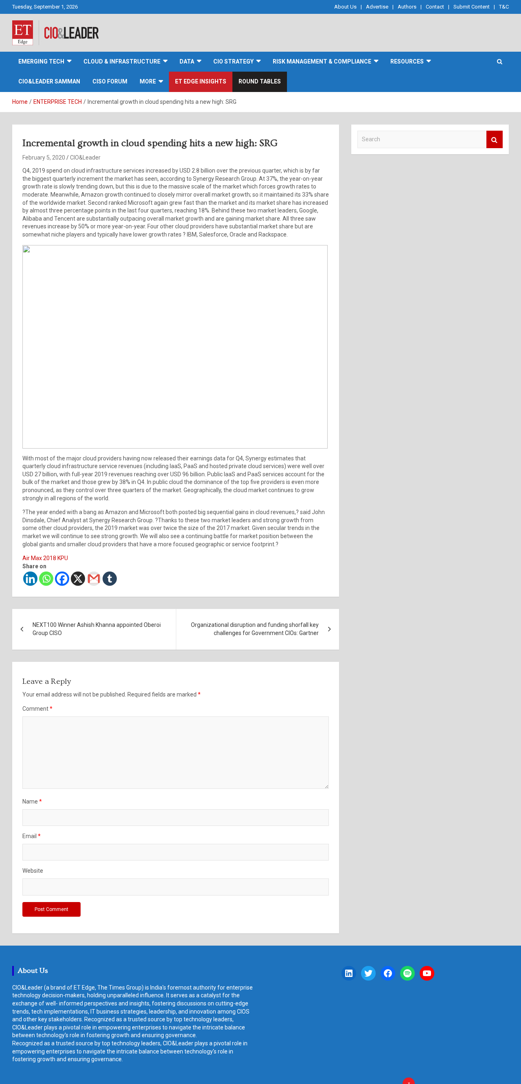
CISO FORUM (109, 81)
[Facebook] (62, 579)
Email (31, 836)
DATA (187, 61)
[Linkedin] (30, 579)
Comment (37, 708)
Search (494, 139)
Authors (407, 7)
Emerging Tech (41, 61)
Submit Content (471, 7)
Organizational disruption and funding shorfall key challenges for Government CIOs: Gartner (255, 629)
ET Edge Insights (200, 81)
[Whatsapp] (46, 579)
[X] (78, 579)
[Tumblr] (110, 579)
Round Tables (260, 81)
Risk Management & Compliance (322, 61)
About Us (345, 7)
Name (32, 801)
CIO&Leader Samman (49, 81)
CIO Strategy (233, 61)
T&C (504, 7)
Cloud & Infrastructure (121, 61)
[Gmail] (94, 579)
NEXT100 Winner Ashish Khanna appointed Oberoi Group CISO (97, 629)
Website (32, 870)
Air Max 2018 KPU (45, 558)
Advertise (377, 7)
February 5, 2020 (43, 157)
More (148, 81)
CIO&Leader (85, 157)
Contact (435, 7)
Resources (407, 61)
